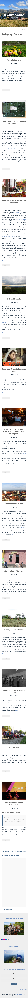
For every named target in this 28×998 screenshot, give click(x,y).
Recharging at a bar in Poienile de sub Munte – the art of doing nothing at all (14, 432)
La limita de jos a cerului (14, 148)
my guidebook (22, 219)
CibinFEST (21, 527)
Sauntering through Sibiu (14, 504)
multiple (4, 322)
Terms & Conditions (22, 989)
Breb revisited (14, 747)
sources (9, 322)
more (3, 85)
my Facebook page (17, 212)
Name (14, 973)
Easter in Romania (14, 60)
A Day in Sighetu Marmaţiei (14, 571)
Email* (14, 978)
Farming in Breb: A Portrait (14, 630)
